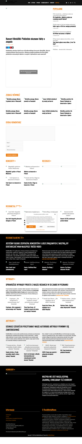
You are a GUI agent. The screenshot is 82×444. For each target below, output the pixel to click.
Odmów (41, 226)
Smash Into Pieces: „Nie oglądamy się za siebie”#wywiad (48, 307)
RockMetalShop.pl (51, 435)
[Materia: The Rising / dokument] (50, 264)
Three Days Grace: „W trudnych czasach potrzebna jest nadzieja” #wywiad (31, 309)
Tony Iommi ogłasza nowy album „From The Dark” (64, 43)
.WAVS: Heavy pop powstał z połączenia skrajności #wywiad (49, 354)
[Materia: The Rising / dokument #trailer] (68, 264)
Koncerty (10, 160)
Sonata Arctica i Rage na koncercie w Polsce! (30, 184)
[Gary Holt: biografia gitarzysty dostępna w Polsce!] (14, 215)
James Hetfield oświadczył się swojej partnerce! (50, 112)
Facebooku (53, 430)
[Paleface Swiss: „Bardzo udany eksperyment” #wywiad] (68, 302)
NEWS (29, 2)
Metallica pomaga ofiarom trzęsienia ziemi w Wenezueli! (13, 112)
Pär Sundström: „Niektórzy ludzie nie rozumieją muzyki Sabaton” (62, 18)
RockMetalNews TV (14, 237)
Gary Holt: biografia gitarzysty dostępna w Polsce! (14, 219)
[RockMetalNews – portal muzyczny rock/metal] (13, 2)
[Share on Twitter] (9, 48)
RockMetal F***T (13, 206)
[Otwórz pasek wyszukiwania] (75, 2)
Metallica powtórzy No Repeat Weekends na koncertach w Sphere (66, 113)
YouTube (65, 430)
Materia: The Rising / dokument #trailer (65, 268)
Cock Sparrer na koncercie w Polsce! (13, 184)
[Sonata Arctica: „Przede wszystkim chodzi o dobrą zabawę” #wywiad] (14, 349)
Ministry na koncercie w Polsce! (30, 172)
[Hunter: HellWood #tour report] (32, 264)
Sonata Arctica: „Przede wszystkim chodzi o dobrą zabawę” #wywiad (12, 354)
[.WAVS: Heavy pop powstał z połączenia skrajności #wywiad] (50, 349)
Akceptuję (31, 226)
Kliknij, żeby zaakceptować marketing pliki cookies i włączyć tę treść (28, 72)
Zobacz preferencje (51, 226)
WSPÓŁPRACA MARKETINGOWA (14, 418)
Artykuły (10, 320)
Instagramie (59, 430)
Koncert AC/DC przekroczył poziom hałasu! (67, 219)
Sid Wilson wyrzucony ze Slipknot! (62, 33)
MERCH (56, 2)
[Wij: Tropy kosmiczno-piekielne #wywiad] (68, 347)
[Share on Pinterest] (11, 48)
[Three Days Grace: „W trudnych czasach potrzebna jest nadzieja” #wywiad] (32, 304)
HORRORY (10, 369)
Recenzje (46, 160)
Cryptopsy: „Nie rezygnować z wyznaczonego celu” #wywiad (13, 308)
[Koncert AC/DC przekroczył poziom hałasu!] (68, 215)
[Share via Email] (13, 48)
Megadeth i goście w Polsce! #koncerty (13, 172)
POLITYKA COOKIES (11, 420)
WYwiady (10, 279)
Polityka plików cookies (40, 229)
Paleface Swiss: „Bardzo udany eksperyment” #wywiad (68, 306)
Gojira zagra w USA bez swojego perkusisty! (64, 26)
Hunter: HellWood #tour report (30, 268)
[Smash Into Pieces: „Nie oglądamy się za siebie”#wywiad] (50, 302)
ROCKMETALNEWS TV (45, 2)
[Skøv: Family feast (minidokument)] (14, 264)
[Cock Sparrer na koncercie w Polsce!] (14, 179)
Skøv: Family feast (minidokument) (10, 268)
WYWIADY (38, 2)
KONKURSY (52, 2)
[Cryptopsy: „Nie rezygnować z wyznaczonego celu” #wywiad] (14, 304)
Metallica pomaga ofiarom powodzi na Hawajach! (31, 112)
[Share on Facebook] (7, 48)
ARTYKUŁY (33, 2)
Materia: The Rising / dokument (47, 268)
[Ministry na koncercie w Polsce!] (32, 168)
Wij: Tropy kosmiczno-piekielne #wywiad (66, 351)
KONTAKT (8, 415)
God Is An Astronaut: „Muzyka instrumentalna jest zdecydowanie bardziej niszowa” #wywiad (31, 357)
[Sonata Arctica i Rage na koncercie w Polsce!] (32, 179)
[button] (55, 214)
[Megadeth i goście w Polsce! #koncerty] (14, 168)
